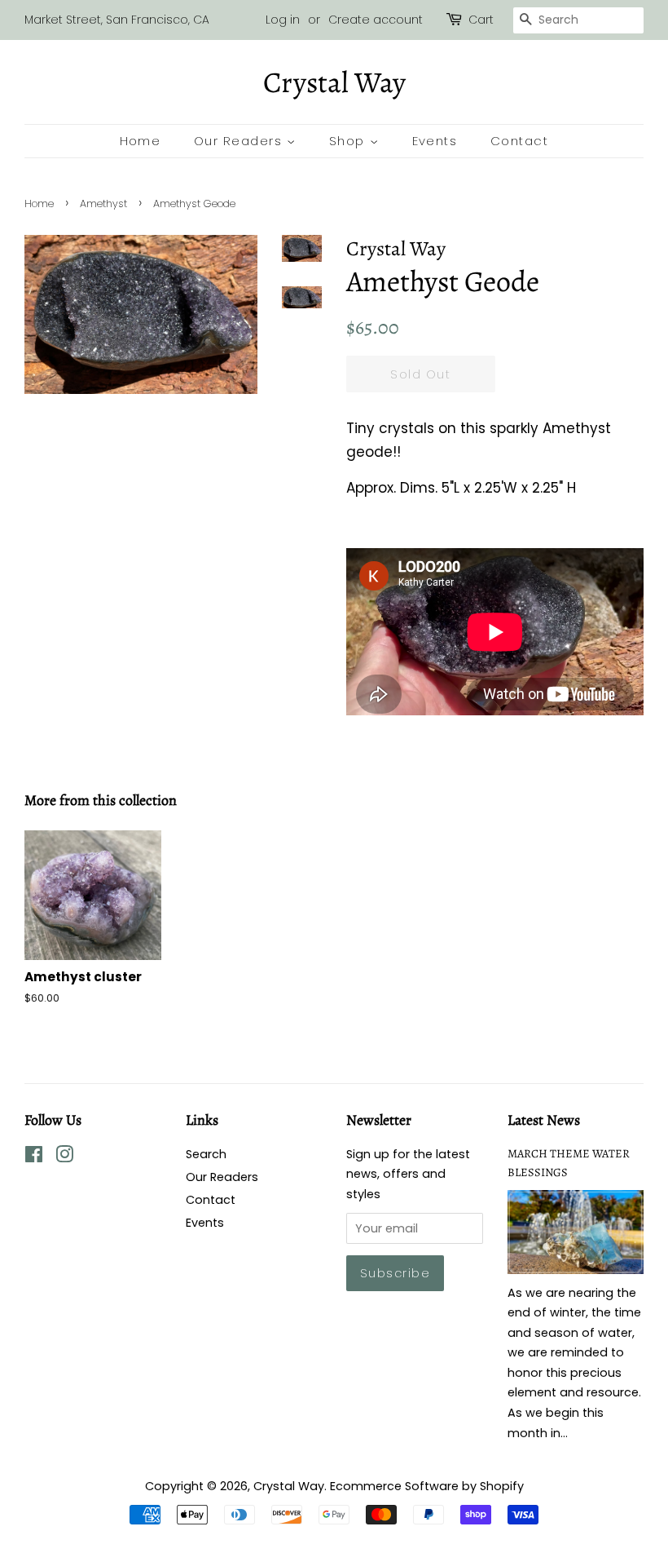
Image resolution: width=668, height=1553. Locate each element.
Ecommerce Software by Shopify (427, 1486)
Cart (481, 19)
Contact (519, 140)
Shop (349, 140)
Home (140, 140)
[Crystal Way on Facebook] (33, 1157)
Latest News (544, 1120)
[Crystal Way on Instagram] (64, 1157)
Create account (375, 19)
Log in (283, 19)
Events (435, 140)
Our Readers (240, 140)
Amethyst (103, 203)
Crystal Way (334, 82)
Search (206, 1154)
